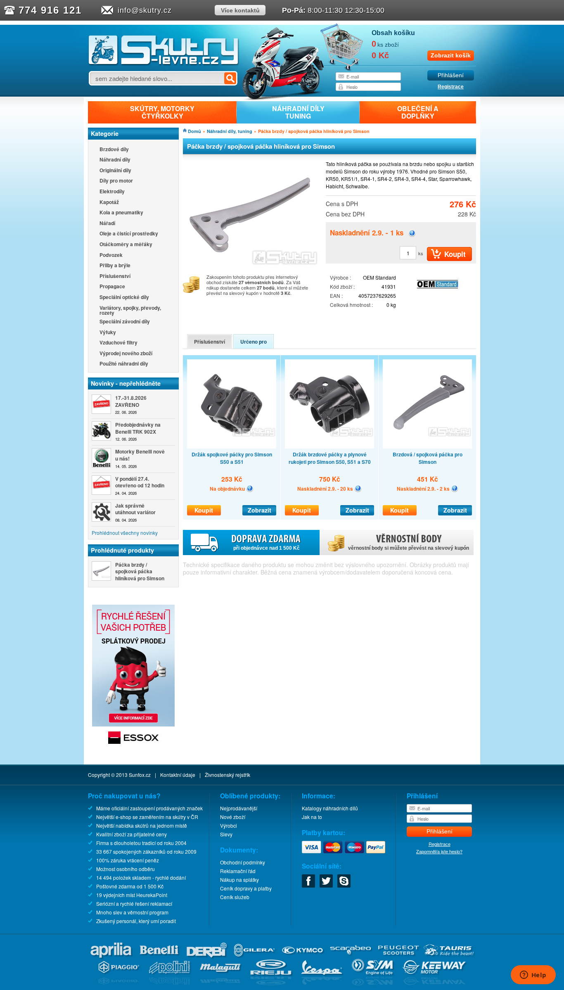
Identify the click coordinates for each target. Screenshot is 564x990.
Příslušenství (115, 276)
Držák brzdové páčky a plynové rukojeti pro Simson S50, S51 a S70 (330, 458)
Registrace (451, 87)
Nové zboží (232, 816)
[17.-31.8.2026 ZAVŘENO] (101, 404)
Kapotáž (109, 202)
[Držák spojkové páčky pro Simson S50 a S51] (231, 404)
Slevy (226, 834)
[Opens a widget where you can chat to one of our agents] (533, 975)
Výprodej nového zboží (126, 354)
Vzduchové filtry (118, 343)
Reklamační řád (238, 870)
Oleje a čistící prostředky (129, 234)
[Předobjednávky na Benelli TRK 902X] (101, 431)
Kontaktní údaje (177, 774)
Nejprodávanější (238, 808)
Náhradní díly (115, 160)
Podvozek (111, 255)
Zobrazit (259, 510)
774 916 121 (50, 10)
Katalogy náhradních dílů (330, 808)
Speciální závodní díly (125, 322)
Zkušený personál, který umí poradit (136, 920)
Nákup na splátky (239, 879)
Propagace (112, 287)
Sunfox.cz (140, 774)
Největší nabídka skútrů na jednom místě (141, 825)
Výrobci (228, 825)
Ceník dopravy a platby (246, 888)
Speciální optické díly (124, 297)
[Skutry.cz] (163, 63)
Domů (194, 131)
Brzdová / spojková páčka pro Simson (427, 458)
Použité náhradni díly (124, 364)
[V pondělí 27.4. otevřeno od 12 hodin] (101, 485)
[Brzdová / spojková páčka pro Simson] (427, 404)
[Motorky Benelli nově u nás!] (101, 458)
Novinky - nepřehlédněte (126, 383)
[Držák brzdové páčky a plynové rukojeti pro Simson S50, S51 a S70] (329, 404)
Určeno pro (253, 341)
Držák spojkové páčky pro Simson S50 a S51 (232, 458)
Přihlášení (451, 75)
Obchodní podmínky (242, 862)
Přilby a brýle (115, 266)
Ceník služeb (234, 896)
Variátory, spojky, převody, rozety (130, 310)
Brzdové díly (114, 150)
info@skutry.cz (145, 10)
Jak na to (312, 816)
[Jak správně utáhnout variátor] (101, 512)
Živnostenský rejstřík (227, 774)
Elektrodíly (112, 192)
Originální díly (115, 171)
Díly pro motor (116, 181)
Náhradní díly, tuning (229, 131)
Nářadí (107, 224)
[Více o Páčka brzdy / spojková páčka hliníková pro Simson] (101, 571)
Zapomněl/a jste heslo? (439, 851)
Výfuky (108, 333)
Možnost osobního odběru (125, 868)
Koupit (203, 510)
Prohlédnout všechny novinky (125, 532)
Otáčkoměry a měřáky (126, 245)
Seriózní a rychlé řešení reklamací (134, 903)
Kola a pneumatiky (121, 213)
